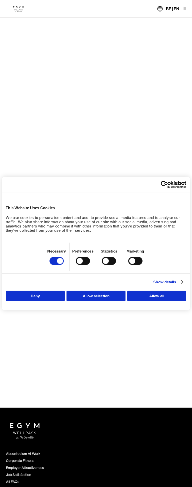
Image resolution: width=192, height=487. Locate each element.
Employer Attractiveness (25, 467)
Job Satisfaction (18, 474)
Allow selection (96, 296)
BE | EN (172, 9)
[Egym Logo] (24, 429)
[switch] (83, 261)
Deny (35, 296)
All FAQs (12, 481)
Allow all (156, 296)
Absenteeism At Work (23, 453)
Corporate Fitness (20, 460)
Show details (164, 282)
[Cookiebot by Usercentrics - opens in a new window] (164, 184)
